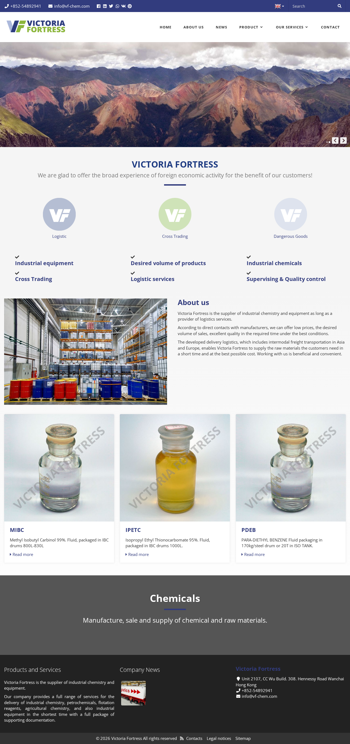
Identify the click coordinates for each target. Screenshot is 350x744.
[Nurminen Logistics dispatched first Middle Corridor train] (133, 693)
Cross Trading (175, 236)
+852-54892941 (25, 6)
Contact (330, 27)
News (221, 27)
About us (193, 27)
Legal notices (219, 738)
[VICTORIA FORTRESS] (36, 25)
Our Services (290, 27)
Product (249, 27)
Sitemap (243, 738)
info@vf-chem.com (72, 6)
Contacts (194, 738)
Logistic (59, 236)
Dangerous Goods (291, 236)
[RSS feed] (181, 738)
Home (165, 27)
